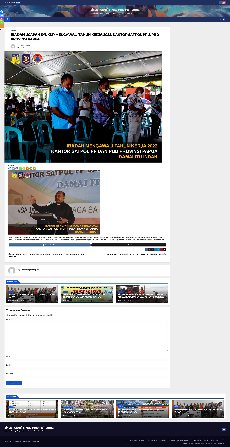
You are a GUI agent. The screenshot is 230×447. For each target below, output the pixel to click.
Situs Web (9, 374)
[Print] (27, 168)
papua (76, 300)
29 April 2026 (13, 415)
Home (125, 440)
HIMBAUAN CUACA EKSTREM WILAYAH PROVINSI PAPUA (138, 410)
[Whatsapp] (20, 168)
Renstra (217, 440)
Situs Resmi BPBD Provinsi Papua (115, 10)
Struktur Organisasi (188, 443)
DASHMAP (144, 440)
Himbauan (10, 406)
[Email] (30, 168)
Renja (212, 440)
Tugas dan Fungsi (199, 443)
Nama (8, 356)
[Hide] (0, 29)
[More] (34, 168)
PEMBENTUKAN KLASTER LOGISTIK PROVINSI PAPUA (32, 295)
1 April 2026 (69, 415)
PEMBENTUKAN (197, 440)
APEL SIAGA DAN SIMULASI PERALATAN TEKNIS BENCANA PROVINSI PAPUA (84, 295)
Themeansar (35, 441)
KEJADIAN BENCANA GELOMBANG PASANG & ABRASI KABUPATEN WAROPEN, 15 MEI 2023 (142, 295)
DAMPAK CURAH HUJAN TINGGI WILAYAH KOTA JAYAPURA (85, 410)
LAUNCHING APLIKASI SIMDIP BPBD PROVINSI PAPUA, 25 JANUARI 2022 (134, 254)
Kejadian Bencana (68, 406)
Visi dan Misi (221, 443)
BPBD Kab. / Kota (135, 440)
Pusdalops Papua (25, 45)
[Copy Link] (23, 168)
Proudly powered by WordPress (12, 441)
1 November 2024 (181, 415)
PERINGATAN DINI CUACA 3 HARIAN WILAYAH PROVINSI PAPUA (32, 410)
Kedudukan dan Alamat (177, 440)
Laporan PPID (188, 440)
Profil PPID (206, 440)
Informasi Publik (152, 440)
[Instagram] (16, 168)
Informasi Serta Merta (163, 440)
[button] (220, 19)
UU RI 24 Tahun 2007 (211, 443)
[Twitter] (13, 168)
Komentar (9, 319)
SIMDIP (223, 440)
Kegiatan (13, 30)
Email (8, 365)
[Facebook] (9, 168)
